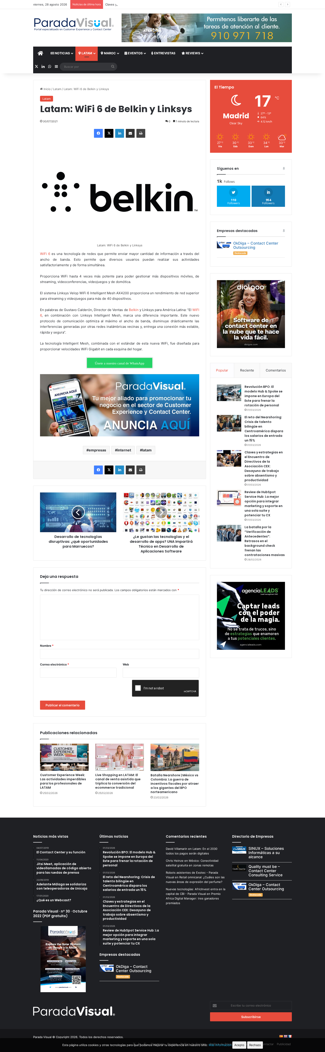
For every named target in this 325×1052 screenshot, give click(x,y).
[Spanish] (281, 1036)
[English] (285, 1036)
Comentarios (276, 370)
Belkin (134, 310)
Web (126, 664)
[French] (290, 1036)
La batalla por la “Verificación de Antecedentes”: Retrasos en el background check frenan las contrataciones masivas (265, 541)
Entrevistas (164, 53)
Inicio (47, 89)
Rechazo (255, 1045)
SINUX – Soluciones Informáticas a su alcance (266, 852)
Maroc (109, 53)
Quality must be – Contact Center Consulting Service (266, 870)
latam (147, 450)
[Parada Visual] (74, 24)
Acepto (239, 1045)
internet (124, 450)
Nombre (47, 645)
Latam (86, 53)
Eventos (135, 53)
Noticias (62, 53)
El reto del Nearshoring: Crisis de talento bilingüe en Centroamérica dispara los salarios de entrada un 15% (264, 429)
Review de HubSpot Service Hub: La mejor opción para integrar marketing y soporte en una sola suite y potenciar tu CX (264, 503)
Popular (222, 370)
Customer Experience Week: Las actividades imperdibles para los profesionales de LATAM (63, 781)
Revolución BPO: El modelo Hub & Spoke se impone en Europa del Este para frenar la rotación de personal (264, 396)
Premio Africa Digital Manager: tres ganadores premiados (193, 898)
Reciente (247, 370)
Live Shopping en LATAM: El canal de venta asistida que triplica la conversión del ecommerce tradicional (118, 781)
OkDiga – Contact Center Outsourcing (255, 245)
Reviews (192, 53)
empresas (97, 450)
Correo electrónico (54, 664)
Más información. (220, 1045)
